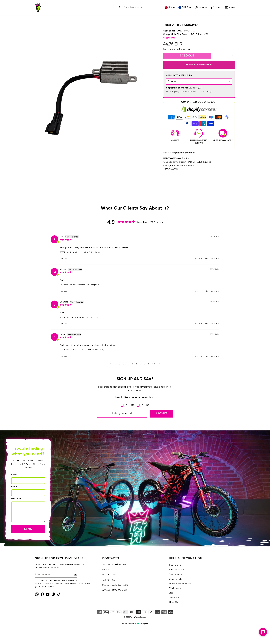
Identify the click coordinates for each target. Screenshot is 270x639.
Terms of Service (176, 570)
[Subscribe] (75, 574)
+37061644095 (108, 580)
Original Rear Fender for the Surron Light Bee (80, 284)
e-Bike (145, 405)
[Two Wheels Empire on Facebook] (42, 594)
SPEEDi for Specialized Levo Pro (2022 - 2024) (80, 252)
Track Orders (175, 565)
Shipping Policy (176, 579)
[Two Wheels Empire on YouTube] (48, 594)
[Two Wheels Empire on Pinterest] (53, 594)
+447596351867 (109, 575)
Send (28, 528)
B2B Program (175, 588)
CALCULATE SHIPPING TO (179, 75)
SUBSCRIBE (161, 413)
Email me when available (199, 65)
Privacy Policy (175, 574)
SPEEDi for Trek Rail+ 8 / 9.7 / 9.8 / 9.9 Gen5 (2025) (82, 349)
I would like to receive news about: (135, 397)
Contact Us (174, 598)
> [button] (159, 363)
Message (16, 499)
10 (153, 363)
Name (14, 474)
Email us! (106, 570)
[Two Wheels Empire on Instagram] (37, 594)
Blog (171, 593)
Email (14, 486)
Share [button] (65, 259)
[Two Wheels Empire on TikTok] (58, 594)
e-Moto (130, 405)
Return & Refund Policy (180, 584)
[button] (213, 259)
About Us (173, 602)
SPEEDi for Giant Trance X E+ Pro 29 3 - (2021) (80, 317)
